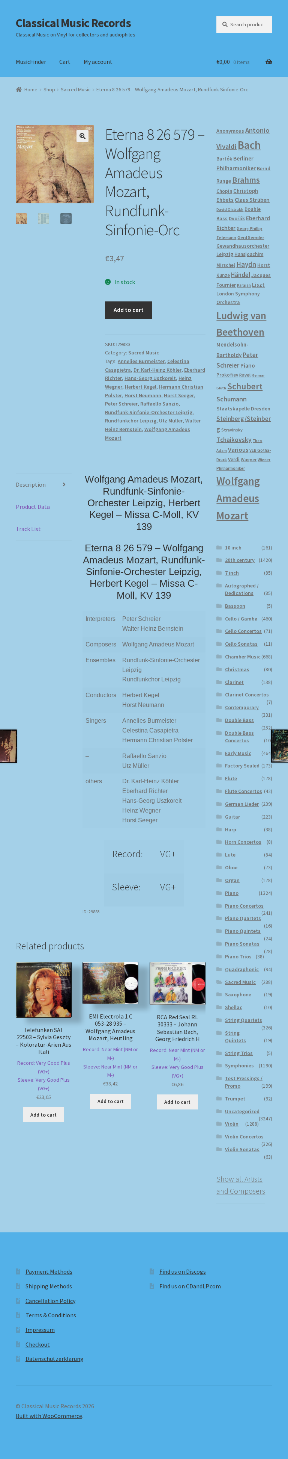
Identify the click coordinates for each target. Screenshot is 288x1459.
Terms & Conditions (51, 1315)
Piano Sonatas (242, 943)
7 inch (232, 572)
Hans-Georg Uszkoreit (150, 378)
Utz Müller (171, 420)
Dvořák (237, 218)
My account (98, 61)
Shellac (233, 1007)
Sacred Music (76, 89)
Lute (230, 854)
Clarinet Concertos (247, 694)
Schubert (244, 386)
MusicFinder (31, 61)
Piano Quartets (243, 918)
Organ (232, 880)
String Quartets (243, 1020)
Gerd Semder (250, 237)
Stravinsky (232, 430)
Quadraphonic (242, 969)
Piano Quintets (243, 931)
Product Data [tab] (33, 506)
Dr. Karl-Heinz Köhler (158, 369)
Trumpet (235, 1098)
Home (31, 89)
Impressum (40, 1329)
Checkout (38, 1344)
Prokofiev (227, 375)
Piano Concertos (244, 905)
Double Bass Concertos (239, 737)
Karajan (244, 285)
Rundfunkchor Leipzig (130, 420)
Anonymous (230, 130)
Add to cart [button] (43, 1114)
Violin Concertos (244, 1136)
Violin (231, 1123)
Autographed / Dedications (242, 589)
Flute (231, 778)
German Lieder (242, 804)
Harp (230, 829)
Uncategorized (242, 1111)
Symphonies (239, 1065)
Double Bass (239, 720)
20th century (240, 560)
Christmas (237, 669)
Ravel (244, 375)
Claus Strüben (252, 199)
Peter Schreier (121, 403)
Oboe (231, 867)
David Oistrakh (229, 209)
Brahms (246, 179)
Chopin (224, 191)
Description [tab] (31, 484)
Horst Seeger (179, 395)
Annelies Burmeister (141, 361)
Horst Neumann (142, 395)
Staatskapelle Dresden (243, 408)
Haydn (246, 264)
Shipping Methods (49, 1286)
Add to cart (129, 309)
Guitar (232, 816)
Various (238, 450)
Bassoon (235, 605)
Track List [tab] (28, 529)
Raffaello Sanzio (159, 403)
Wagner (248, 459)
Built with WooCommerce (49, 1416)
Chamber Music (243, 656)
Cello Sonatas (241, 643)
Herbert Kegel (140, 386)
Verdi (234, 459)
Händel (240, 275)
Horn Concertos (243, 841)
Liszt (258, 284)
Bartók (224, 159)
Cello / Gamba (241, 618)
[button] (82, 136)
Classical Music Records (73, 22)
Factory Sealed (242, 765)
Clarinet (234, 682)
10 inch (233, 547)
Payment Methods (49, 1271)
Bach (249, 145)
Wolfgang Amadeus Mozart (238, 498)
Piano (247, 365)
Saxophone (238, 994)
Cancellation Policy (50, 1301)
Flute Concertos (243, 791)
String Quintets (235, 1036)
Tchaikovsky (234, 440)
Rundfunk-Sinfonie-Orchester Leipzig (148, 412)
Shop (49, 89)
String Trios (239, 1053)
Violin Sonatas (242, 1149)
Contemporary (242, 707)
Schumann (231, 399)
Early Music (238, 753)
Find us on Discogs (182, 1271)
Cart (64, 61)
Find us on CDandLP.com (190, 1286)
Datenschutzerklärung (55, 1358)
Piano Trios (238, 956)
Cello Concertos (243, 631)
